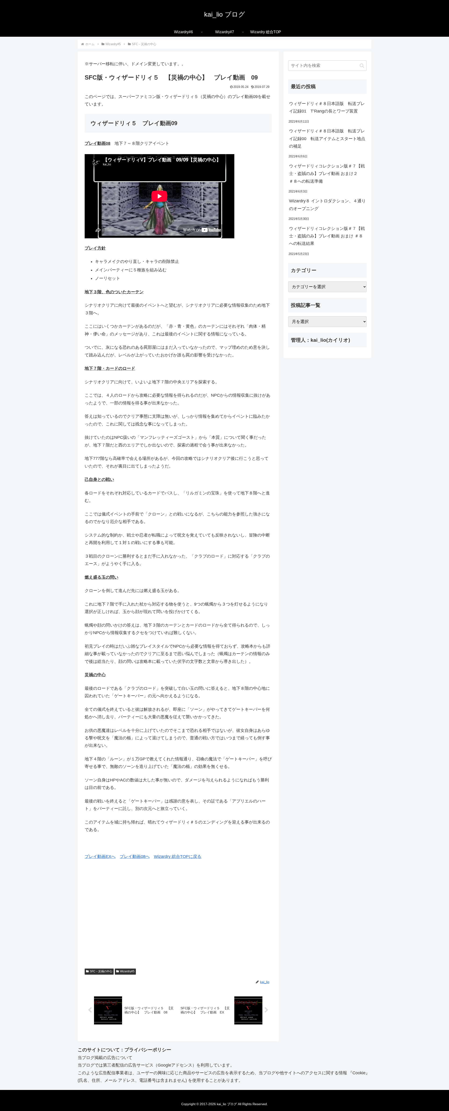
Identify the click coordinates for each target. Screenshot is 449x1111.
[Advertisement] (178, 921)
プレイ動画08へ (135, 856)
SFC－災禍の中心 (101, 971)
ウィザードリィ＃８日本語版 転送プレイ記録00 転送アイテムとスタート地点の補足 (327, 139)
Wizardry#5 (127, 971)
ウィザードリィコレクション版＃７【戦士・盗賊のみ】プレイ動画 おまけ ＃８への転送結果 (327, 236)
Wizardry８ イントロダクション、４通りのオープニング (327, 205)
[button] (362, 65)
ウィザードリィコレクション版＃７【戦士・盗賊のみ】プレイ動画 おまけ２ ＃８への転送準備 (327, 174)
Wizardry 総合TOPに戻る (177, 856)
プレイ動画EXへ (100, 856)
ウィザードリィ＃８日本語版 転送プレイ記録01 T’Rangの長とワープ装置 (327, 107)
